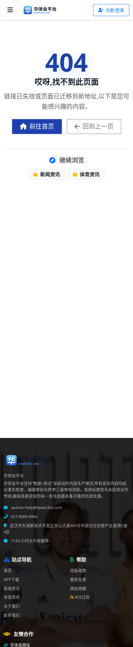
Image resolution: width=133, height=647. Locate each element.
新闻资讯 (49, 174)
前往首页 (41, 126)
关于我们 (12, 606)
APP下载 (11, 579)
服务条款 (78, 579)
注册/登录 (114, 10)
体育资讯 (89, 174)
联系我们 (12, 615)
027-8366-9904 (23, 516)
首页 (8, 570)
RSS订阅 (82, 597)
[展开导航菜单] (10, 10)
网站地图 (78, 588)
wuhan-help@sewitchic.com (36, 507)
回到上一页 (98, 126)
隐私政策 (78, 570)
